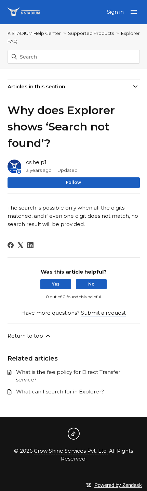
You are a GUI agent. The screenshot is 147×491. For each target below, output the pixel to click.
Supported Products (91, 33)
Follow (73, 182)
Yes (55, 284)
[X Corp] (20, 245)
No (91, 284)
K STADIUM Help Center (34, 33)
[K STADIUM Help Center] (24, 12)
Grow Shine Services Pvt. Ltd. (71, 451)
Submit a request (103, 313)
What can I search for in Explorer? (60, 391)
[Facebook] (11, 245)
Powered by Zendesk (118, 485)
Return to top (26, 335)
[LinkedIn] (30, 245)
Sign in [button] (116, 12)
